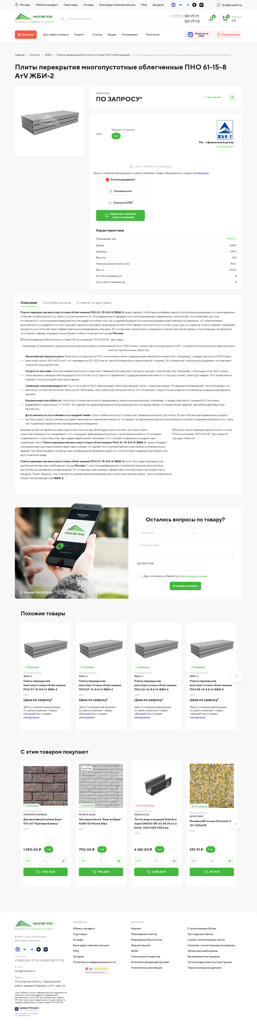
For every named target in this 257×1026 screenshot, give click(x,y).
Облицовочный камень (202, 951)
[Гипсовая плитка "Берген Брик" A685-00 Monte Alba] (101, 786)
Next (236, 676)
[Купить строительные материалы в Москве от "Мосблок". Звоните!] (34, 18)
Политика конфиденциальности (94, 962)
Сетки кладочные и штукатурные (209, 962)
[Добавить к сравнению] (232, 97)
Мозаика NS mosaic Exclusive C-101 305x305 (211, 823)
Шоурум (158, 4)
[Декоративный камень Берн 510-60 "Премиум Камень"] (45, 786)
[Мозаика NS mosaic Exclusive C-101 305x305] (212, 786)
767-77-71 (191, 16)
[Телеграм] (187, 5)
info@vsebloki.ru (25, 971)
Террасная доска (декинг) (204, 967)
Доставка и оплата (56, 34)
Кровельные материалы (203, 956)
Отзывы (88, 4)
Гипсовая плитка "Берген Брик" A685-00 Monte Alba (100, 821)
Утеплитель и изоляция (146, 967)
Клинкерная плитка (144, 934)
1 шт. (159, 849)
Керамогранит (141, 945)
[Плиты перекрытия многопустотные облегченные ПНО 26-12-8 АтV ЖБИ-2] (156, 647)
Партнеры (71, 4)
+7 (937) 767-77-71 (27, 960)
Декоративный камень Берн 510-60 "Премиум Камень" (42, 821)
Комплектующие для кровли (150, 962)
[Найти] (63, 18)
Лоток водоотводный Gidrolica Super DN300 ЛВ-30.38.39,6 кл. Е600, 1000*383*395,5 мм (155, 823)
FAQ (144, 4)
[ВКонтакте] (180, 5)
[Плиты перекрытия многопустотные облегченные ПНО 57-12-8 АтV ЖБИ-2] (101, 647)
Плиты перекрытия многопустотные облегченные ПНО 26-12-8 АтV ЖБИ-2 (155, 685)
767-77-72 (192, 21)
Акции (112, 34)
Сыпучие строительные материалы (211, 945)
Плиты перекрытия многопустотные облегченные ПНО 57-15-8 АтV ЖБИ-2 (44, 685)
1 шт (116, 136)
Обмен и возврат (47, 4)
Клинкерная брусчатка (146, 939)
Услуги (78, 34)
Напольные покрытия (145, 956)
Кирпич (136, 928)
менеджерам (201, 173)
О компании (129, 34)
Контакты (152, 34)
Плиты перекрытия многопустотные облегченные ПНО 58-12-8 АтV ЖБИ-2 (211, 685)
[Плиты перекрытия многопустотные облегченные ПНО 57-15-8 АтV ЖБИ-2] (45, 647)
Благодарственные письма (117, 4)
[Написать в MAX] (173, 5)
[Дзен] (194, 5)
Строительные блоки (201, 928)
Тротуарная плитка (200, 934)
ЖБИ (134, 951)
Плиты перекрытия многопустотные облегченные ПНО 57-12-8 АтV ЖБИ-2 (100, 685)
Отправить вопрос (185, 586)
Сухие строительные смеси (206, 939)
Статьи (97, 34)
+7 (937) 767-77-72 (52, 960)
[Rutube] (201, 5)
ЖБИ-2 (232, 238)
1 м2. (48, 849)
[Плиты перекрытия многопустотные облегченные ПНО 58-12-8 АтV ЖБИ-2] (212, 647)
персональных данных (194, 576)
